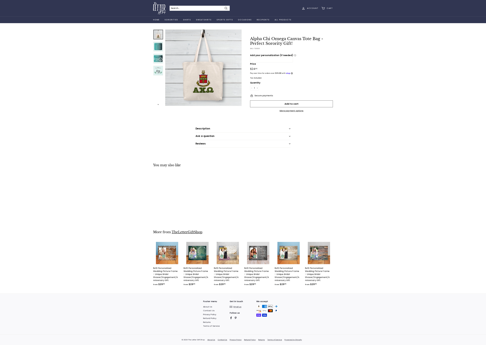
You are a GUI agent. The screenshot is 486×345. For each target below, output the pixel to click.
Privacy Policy (209, 314)
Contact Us (209, 310)
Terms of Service (211, 326)
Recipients (263, 19)
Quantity (255, 82)
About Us (207, 306)
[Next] (158, 104)
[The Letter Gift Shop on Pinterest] (235, 317)
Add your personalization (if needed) (271, 55)
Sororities (171, 19)
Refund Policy (209, 318)
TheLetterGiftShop (187, 232)
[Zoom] (203, 68)
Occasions (245, 19)
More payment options (291, 110)
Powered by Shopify (293, 340)
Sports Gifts (225, 19)
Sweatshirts (204, 19)
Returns (207, 322)
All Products (283, 19)
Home (156, 19)
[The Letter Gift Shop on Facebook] (231, 317)
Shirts (187, 19)
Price (253, 63)
